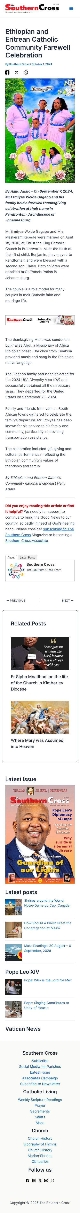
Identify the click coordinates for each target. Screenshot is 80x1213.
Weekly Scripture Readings (40, 1100)
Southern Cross (40, 564)
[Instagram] (34, 1180)
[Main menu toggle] (71, 8)
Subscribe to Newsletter (40, 1084)
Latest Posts (27, 557)
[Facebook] (7, 72)
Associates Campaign (40, 1078)
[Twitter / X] (17, 72)
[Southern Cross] (16, 570)
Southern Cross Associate (27, 541)
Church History (40, 1138)
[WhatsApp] (26, 72)
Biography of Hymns (40, 1144)
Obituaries (40, 1161)
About (11, 557)
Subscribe (40, 1061)
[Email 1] (46, 1180)
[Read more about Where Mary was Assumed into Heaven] (40, 717)
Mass (40, 1123)
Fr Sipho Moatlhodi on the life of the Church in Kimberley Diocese (39, 683)
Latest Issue (40, 1072)
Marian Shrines (40, 1156)
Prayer (40, 1105)
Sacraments (40, 1111)
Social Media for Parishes (40, 1067)
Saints (40, 1117)
